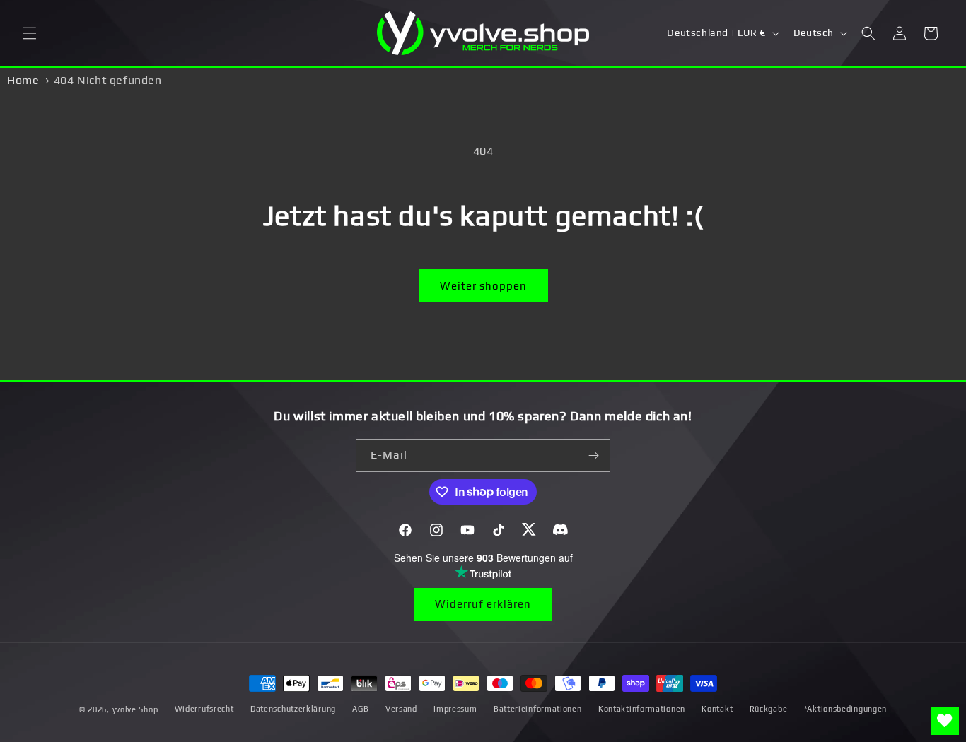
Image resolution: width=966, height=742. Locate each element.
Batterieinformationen (538, 709)
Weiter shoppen (483, 286)
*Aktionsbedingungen (845, 709)
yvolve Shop (135, 709)
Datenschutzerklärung (293, 709)
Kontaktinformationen (641, 709)
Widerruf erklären (483, 604)
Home (23, 80)
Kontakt (717, 709)
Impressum (455, 709)
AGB (360, 709)
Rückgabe (769, 709)
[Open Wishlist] (945, 721)
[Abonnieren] (594, 455)
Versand (401, 709)
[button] (29, 33)
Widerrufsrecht (204, 709)
